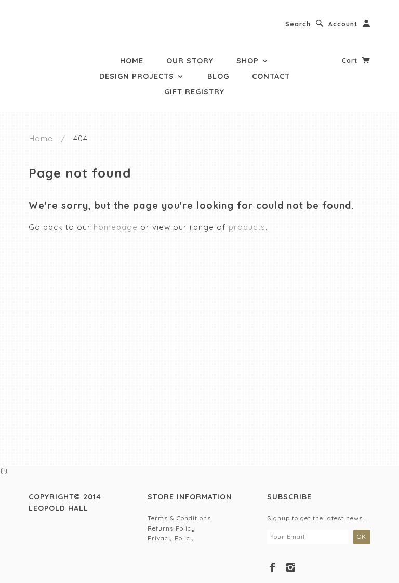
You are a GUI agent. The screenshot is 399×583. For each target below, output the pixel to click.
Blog (218, 76)
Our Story (190, 60)
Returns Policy (171, 528)
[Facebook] (272, 567)
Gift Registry (194, 92)
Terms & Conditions (179, 518)
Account (342, 24)
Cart (351, 60)
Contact (271, 76)
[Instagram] (290, 567)
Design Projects (138, 76)
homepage (116, 227)
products (247, 227)
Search (298, 24)
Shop (248, 60)
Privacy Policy (171, 538)
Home (131, 60)
